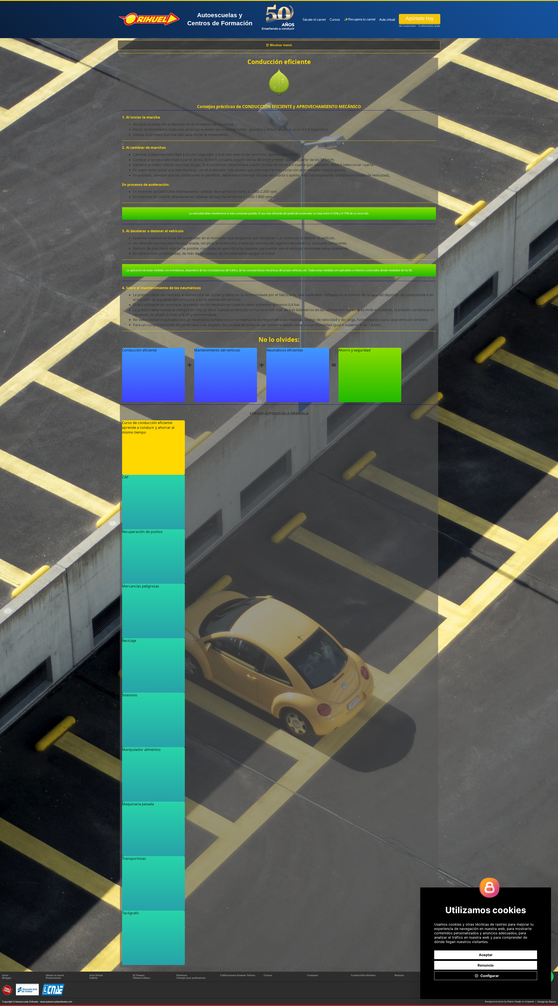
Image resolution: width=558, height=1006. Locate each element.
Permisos (182, 975)
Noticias (399, 975)
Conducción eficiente (363, 975)
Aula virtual (387, 19)
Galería (93, 978)
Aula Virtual (96, 975)
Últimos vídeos (141, 978)
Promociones (53, 978)
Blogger (6, 978)
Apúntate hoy (420, 18)
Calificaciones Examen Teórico (237, 975)
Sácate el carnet (314, 19)
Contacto (312, 975)
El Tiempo (139, 975)
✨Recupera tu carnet (359, 19)
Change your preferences (191, 978)
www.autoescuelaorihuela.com (56, 1001)
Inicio (5, 975)
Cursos (335, 19)
